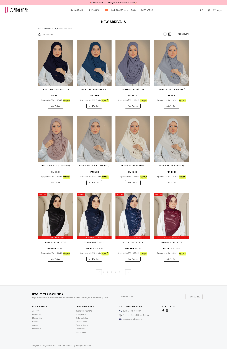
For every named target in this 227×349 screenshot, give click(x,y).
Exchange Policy (82, 318)
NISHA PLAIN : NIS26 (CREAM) (133, 166)
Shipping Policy (81, 322)
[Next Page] (128, 272)
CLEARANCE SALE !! (77, 10)
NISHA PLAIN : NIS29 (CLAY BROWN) (56, 166)
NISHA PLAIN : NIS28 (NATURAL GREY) (94, 166)
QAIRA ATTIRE (147, 10)
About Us (36, 311)
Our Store (35, 322)
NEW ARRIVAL (98, 10)
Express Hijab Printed (64, 29)
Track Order (80, 329)
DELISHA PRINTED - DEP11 (94, 242)
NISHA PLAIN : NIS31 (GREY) (133, 89)
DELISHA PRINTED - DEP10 (133, 242)
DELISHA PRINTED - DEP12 (55, 242)
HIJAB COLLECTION (118, 10)
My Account (36, 329)
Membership (37, 318)
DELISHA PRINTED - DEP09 (171, 242)
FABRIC (134, 10)
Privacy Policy (81, 314)
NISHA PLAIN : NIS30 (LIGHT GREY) (171, 89)
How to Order (81, 332)
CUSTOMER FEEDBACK (84, 311)
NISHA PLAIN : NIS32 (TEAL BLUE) (94, 89)
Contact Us (36, 314)
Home (39, 29)
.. (123, 271)
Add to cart (55, 106)
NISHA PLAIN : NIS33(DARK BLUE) (56, 89)
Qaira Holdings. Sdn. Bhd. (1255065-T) (60, 346)
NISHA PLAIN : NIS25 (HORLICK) (171, 166)
